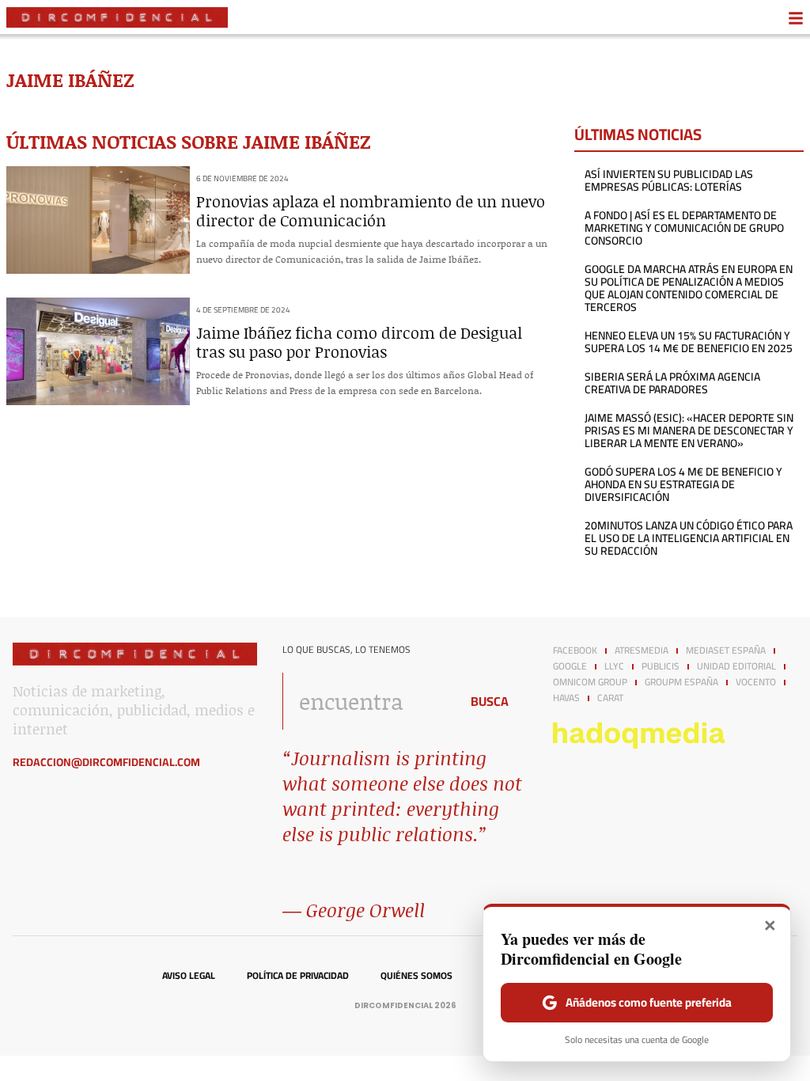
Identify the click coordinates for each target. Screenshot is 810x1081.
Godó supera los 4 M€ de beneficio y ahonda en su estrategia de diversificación (683, 484)
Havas (566, 698)
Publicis (660, 666)
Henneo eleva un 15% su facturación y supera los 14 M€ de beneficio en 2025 (689, 341)
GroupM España (681, 682)
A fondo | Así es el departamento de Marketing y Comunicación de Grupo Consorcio (684, 228)
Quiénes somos (416, 976)
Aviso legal (188, 976)
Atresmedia (641, 650)
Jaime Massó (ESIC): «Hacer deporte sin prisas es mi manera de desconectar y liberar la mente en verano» (689, 430)
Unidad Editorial (736, 666)
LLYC (614, 666)
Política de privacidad (298, 976)
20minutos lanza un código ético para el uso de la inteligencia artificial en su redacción (689, 538)
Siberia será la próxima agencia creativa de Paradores (672, 383)
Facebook (575, 650)
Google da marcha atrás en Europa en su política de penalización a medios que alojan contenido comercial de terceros (689, 288)
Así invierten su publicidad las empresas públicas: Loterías (669, 180)
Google (570, 666)
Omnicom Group (590, 682)
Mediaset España (726, 650)
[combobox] (366, 701)
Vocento (756, 682)
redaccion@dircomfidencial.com (106, 762)
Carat (610, 698)
